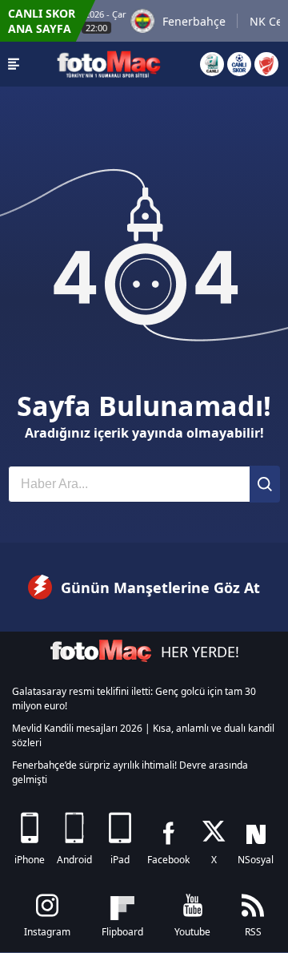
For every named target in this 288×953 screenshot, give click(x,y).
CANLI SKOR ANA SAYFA (41, 21)
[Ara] (265, 484)
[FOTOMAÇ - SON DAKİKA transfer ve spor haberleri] (109, 63)
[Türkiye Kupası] (266, 64)
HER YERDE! (200, 651)
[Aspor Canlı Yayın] (212, 64)
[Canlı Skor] (239, 64)
